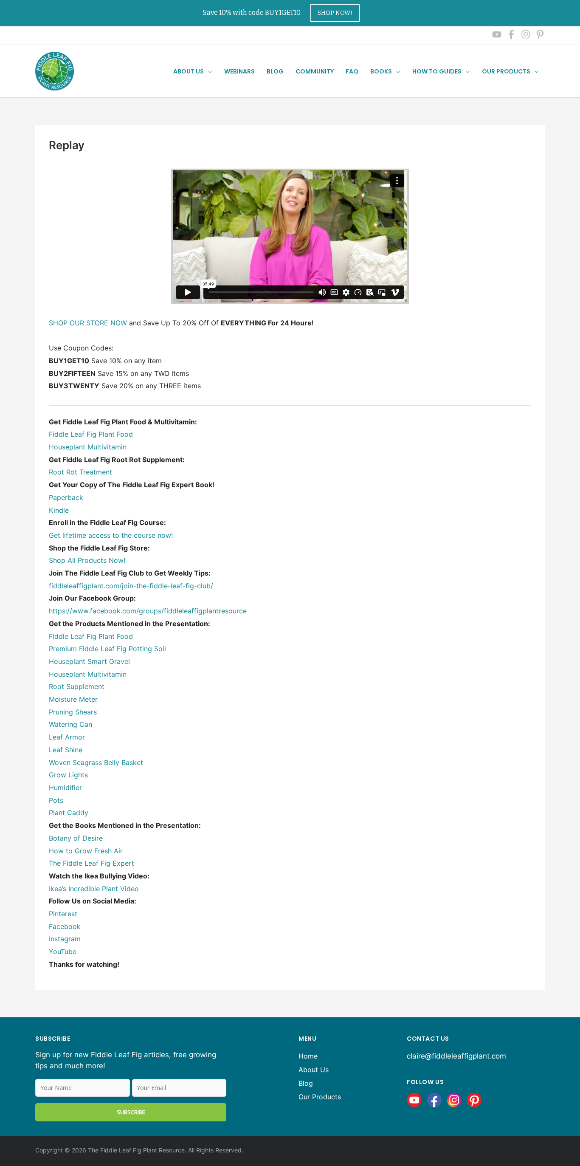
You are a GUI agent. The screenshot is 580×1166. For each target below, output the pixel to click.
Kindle (59, 510)
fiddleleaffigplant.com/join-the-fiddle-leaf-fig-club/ (131, 586)
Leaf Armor (67, 737)
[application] (534, 71)
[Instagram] (525, 34)
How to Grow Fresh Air (86, 851)
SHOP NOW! (335, 13)
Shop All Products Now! (87, 560)
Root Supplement (76, 686)
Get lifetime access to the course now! (111, 535)
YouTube (62, 951)
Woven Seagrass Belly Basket (96, 762)
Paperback (66, 497)
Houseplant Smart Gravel (89, 661)
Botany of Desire (76, 838)
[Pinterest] (540, 34)
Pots (56, 800)
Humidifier (65, 787)
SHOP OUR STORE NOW (88, 323)
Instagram (65, 938)
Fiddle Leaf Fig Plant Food (91, 434)
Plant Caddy (68, 812)
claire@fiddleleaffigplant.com (456, 1056)
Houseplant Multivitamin (88, 447)
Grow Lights (68, 775)
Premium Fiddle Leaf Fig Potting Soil (107, 648)
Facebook (65, 926)
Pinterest (63, 913)
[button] (208, 71)
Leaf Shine (65, 749)
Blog (305, 1083)
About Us (313, 1069)
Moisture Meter (73, 699)
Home (308, 1056)
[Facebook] (511, 34)
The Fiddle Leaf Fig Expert (91, 863)
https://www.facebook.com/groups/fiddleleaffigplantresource (148, 611)
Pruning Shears (73, 712)
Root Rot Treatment (80, 472)
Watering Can (70, 724)
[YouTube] (496, 34)
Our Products (506, 71)
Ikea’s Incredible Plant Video (94, 888)
